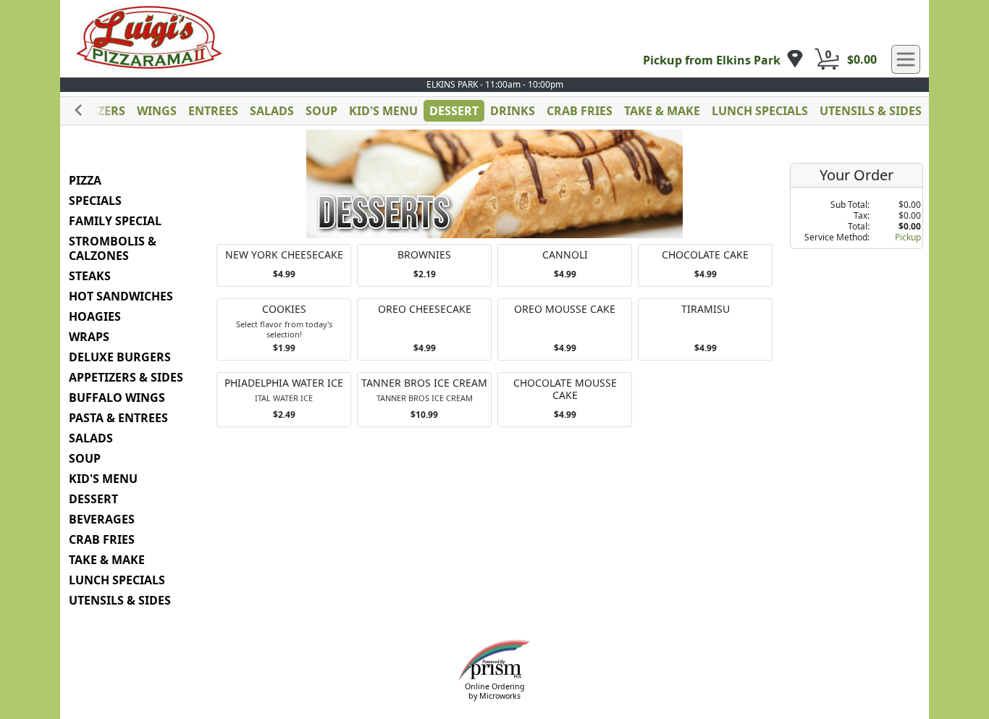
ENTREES (213, 111)
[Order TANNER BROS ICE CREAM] (424, 399)
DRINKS (512, 111)
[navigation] (723, 59)
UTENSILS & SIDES (871, 111)
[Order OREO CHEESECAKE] (424, 329)
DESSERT (454, 111)
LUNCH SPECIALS (760, 111)
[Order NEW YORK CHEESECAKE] (283, 265)
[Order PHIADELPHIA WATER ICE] (283, 399)
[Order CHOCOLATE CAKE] (705, 265)
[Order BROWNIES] (424, 265)
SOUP (321, 111)
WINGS (157, 111)
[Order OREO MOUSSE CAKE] (564, 329)
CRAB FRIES (580, 111)
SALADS (272, 111)
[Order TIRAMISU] (705, 329)
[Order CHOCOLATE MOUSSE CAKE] (564, 399)
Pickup (908, 237)
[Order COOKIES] (283, 329)
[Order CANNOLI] (564, 265)
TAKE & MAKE (662, 111)
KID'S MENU (383, 111)
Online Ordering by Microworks (495, 691)
